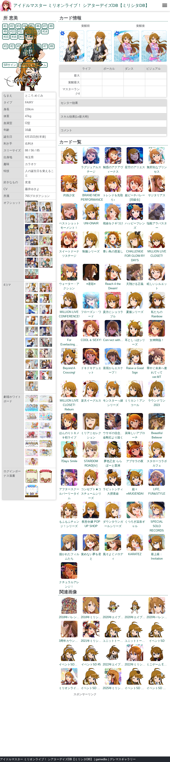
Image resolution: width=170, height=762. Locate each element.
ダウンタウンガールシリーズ (113, 524)
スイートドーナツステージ (69, 253)
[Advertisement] (85, 724)
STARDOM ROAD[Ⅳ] (91, 463)
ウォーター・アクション (69, 286)
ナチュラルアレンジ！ (69, 584)
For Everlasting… (69, 342)
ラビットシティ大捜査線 (113, 491)
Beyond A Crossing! (69, 370)
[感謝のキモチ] (45, 313)
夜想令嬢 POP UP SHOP (91, 524)
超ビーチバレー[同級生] (135, 197)
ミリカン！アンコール (135, 403)
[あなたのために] (45, 357)
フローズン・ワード (91, 314)
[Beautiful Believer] (31, 379)
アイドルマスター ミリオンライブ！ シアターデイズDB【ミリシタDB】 (81, 5)
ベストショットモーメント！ (69, 225)
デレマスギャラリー (123, 759)
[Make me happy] (45, 379)
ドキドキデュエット (91, 370)
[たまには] (45, 302)
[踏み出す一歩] (31, 313)
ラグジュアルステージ (91, 169)
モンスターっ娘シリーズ (113, 403)
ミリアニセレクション (91, 435)
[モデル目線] (31, 335)
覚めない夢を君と (91, 556)
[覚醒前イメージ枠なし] (99, 60)
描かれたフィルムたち (69, 556)
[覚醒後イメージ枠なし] (154, 60)
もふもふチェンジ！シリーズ (69, 524)
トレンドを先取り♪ (113, 197)
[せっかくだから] (45, 346)
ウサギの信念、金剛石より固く (113, 435)
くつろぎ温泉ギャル (135, 524)
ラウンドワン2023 (156, 403)
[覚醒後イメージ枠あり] (126, 60)
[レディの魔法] (45, 291)
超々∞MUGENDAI (135, 491)
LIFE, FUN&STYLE (156, 491)
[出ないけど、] (31, 324)
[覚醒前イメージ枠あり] (72, 60)
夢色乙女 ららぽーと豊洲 (113, 463)
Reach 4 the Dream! (113, 286)
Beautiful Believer (156, 435)
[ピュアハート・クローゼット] (31, 368)
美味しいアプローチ (135, 435)
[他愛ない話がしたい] (45, 335)
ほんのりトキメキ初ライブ (69, 435)
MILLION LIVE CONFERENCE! (69, 314)
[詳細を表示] (69, 162)
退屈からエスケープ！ (113, 370)
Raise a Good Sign (135, 370)
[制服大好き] (31, 346)
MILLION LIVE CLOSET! (156, 253)
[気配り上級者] (31, 302)
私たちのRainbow (156, 314)
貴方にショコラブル (113, 314)
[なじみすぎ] (31, 357)
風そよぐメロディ (113, 556)
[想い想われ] (45, 324)
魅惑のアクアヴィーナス (113, 169)
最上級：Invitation (157, 556)
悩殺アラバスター (157, 225)
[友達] (31, 291)
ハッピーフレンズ (135, 225)
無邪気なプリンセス (157, 169)
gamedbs (101, 759)
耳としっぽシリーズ (135, 342)
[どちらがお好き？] (45, 368)
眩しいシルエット (157, 286)
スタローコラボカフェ (157, 463)
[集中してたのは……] (31, 390)
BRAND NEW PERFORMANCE (92, 197)
